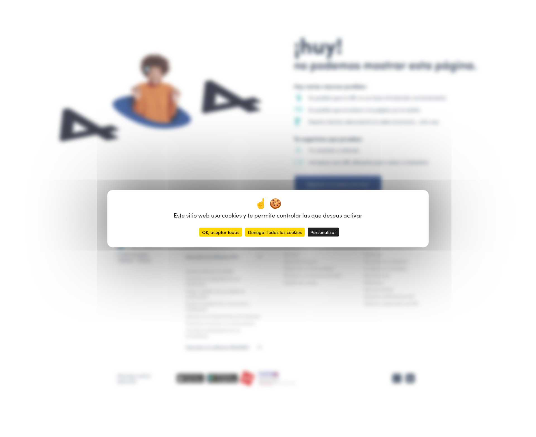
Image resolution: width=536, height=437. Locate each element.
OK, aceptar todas (220, 232)
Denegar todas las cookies (275, 232)
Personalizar (323, 232)
